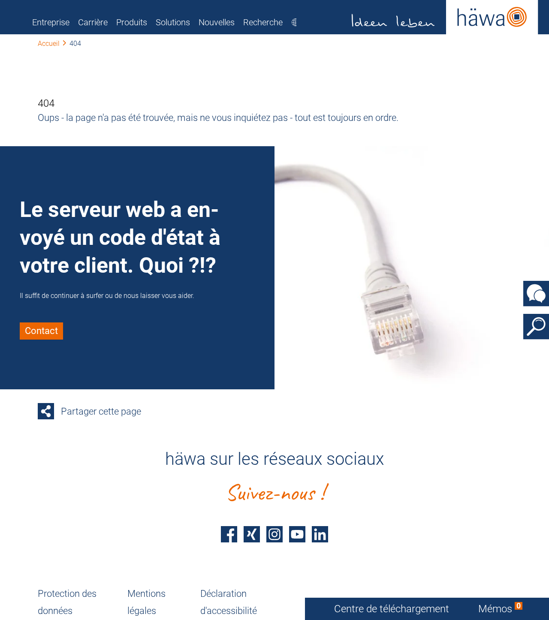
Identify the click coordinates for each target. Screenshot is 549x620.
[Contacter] (536, 294)
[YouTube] (297, 534)
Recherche (263, 22)
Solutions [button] (173, 22)
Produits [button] (131, 22)
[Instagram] (274, 534)
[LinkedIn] (320, 534)
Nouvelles (217, 22)
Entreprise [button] (50, 22)
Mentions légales (146, 602)
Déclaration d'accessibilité (228, 602)
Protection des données (67, 602)
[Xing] (252, 534)
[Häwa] (445, 17)
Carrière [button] (93, 22)
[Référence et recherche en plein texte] (536, 327)
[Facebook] (229, 534)
